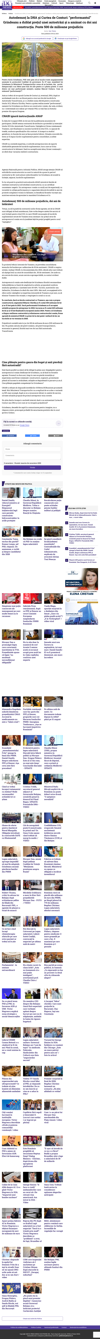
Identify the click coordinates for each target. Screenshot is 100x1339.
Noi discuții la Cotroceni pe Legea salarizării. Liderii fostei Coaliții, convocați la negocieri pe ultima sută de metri (32, 936)
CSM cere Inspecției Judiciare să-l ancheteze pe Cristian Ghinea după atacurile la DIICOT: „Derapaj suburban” (32, 1267)
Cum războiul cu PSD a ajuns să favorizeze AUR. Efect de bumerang (10, 1152)
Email (57, 435)
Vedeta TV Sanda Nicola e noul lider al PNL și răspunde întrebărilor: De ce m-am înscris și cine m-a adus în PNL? (31, 1086)
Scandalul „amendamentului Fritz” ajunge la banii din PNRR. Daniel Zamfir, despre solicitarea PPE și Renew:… (59, 7)
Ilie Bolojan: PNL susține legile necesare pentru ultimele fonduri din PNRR (53, 1264)
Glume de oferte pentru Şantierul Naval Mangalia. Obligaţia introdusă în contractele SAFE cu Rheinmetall (11, 831)
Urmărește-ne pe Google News (67, 38)
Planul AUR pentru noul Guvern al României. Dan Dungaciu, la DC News (82, 561)
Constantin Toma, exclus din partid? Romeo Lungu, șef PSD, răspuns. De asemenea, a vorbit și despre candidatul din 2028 (11, 546)
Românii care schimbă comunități (27, 3)
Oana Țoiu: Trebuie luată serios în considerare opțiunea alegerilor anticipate (52, 1189)
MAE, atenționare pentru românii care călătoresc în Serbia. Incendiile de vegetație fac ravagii (53, 1226)
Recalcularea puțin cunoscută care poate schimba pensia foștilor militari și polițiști (52, 505)
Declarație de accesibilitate (78, 1327)
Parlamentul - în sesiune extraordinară (9, 967)
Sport (61, 3)
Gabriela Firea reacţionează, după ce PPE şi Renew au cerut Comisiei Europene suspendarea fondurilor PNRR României (32, 615)
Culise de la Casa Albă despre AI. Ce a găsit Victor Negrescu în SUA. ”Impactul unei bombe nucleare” (11, 1191)
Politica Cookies (36, 1327)
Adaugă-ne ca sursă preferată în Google (38, 38)
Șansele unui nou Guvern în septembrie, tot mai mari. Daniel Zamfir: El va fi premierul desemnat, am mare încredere (53, 650)
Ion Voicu (52, 31)
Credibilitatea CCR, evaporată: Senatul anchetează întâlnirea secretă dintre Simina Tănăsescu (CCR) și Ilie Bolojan (53, 833)
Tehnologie (70, 3)
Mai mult (49, 5)
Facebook (11, 435)
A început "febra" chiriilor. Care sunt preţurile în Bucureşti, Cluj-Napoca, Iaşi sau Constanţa (52, 1007)
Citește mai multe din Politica (32, 1318)
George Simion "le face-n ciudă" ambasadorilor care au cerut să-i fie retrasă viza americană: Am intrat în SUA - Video (32, 1193)
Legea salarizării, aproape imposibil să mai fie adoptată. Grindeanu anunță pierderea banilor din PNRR (11, 865)
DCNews (7, 5)
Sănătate (46, 3)
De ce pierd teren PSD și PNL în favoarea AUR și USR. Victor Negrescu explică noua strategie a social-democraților (11, 1009)
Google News (24, 425)
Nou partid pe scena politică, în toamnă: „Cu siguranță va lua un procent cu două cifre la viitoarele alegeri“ (53, 971)
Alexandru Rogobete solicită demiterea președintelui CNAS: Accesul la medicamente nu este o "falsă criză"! (11, 715)
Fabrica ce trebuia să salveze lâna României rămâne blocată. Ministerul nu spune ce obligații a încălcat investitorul (52, 866)
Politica (10, 13)
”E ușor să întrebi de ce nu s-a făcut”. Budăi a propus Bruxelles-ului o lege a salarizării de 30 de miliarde (53, 1154)
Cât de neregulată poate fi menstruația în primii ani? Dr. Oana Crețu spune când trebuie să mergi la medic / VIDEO (32, 833)
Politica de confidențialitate (19, 1327)
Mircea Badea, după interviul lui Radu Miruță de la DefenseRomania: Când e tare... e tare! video (83, 515)
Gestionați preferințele (51, 1327)
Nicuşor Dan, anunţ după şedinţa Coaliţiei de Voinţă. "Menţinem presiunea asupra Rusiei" (32, 865)
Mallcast (79, 3)
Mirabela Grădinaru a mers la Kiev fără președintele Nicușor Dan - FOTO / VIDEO (32, 897)
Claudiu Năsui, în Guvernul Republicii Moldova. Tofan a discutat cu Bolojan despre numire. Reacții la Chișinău (32, 506)
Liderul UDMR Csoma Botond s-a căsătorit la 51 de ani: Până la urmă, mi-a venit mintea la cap (11, 1046)
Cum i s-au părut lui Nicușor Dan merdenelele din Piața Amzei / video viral (53, 1117)
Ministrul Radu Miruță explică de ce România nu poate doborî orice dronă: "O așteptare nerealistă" (53, 793)
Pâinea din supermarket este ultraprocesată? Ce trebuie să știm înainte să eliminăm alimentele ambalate (11, 1085)
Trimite (32, 468)
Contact (64, 1327)
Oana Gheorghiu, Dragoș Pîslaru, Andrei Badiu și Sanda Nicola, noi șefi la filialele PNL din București (10, 1302)
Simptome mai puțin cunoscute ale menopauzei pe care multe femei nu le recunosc (11, 611)
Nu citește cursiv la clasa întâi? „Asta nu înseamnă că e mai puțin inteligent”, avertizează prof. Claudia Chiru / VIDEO (32, 974)
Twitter (34, 435)
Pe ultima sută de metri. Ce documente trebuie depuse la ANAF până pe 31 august (52, 714)
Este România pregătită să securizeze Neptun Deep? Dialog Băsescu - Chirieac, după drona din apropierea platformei (32, 1157)
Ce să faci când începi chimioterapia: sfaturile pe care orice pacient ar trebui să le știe (9, 935)
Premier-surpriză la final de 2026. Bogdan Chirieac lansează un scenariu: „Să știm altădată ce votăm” (53, 1085)
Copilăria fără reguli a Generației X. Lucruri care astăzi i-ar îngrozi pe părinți (32, 1117)
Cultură (54, 3)
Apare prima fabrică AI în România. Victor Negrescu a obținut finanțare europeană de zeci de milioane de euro (11, 1227)
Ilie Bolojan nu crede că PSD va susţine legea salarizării (32, 541)
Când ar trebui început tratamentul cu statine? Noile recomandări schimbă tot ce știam (11, 793)
